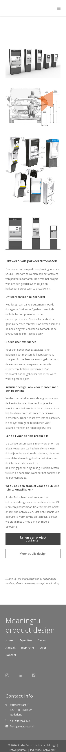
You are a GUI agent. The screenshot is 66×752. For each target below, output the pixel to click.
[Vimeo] (35, 660)
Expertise (25, 624)
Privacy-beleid (43, 738)
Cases (42, 624)
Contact (11, 638)
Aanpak (10, 631)
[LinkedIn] (22, 660)
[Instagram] (9, 660)
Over (43, 631)
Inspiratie (27, 631)
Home (10, 624)
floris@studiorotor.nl (22, 710)
